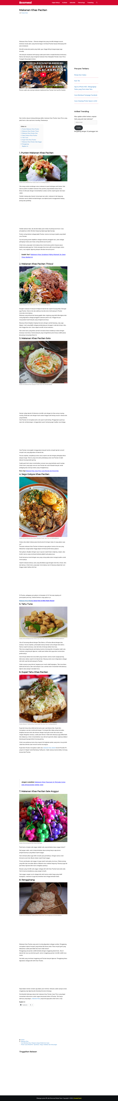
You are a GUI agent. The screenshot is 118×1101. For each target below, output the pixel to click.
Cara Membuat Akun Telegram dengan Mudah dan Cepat (35, 1043)
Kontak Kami (77, 1098)
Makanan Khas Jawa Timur (33, 471)
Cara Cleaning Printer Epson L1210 (85, 101)
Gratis (78, 128)
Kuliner (64, 2)
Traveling (90, 2)
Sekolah (72, 2)
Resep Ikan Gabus (80, 75)
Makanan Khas (25, 1041)
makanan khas (36, 998)
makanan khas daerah (49, 747)
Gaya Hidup (56, 2)
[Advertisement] (43, 28)
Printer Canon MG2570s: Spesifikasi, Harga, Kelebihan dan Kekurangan (39, 1044)
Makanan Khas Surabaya (39, 254)
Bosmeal (25, 2)
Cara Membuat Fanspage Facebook (85, 95)
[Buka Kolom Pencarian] (97, 2)
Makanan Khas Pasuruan (43, 782)
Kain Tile (77, 81)
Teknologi (81, 2)
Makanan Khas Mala (26, 600)
